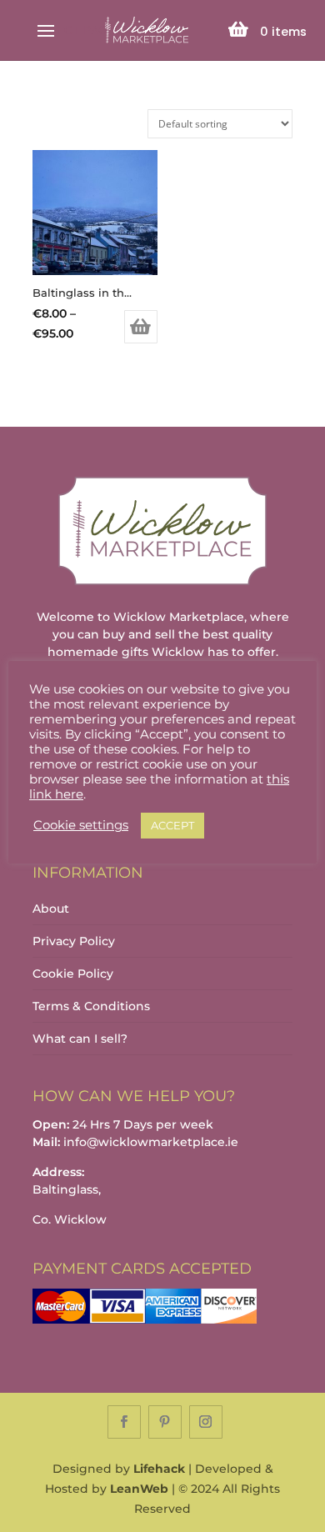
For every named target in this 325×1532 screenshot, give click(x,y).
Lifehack (159, 1468)
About (50, 908)
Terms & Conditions (91, 1006)
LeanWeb (139, 1488)
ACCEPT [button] (172, 825)
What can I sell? (80, 1038)
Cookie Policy (72, 973)
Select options (141, 326)
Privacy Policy (73, 941)
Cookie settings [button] (80, 825)
